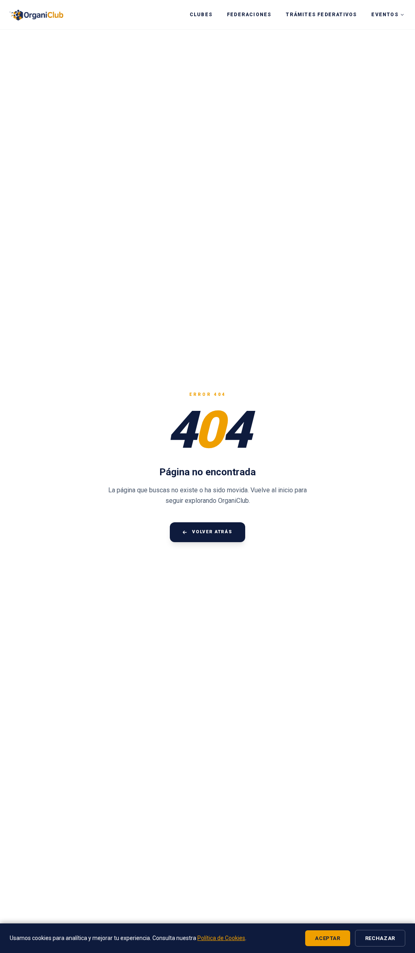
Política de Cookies (221, 938)
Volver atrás (212, 531)
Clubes (201, 14)
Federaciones (249, 14)
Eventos (384, 14)
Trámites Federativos (321, 14)
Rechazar (380, 938)
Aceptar (327, 938)
